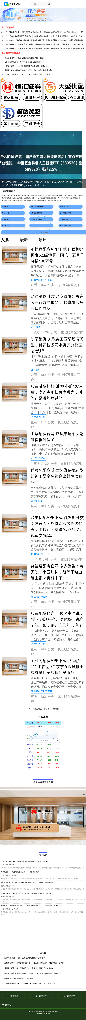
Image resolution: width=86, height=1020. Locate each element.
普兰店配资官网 (39, 596)
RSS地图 (48, 1012)
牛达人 (33, 225)
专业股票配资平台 (69, 996)
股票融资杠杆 (38, 416)
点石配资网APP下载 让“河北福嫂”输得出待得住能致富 (24, 58)
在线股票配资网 (13, 996)
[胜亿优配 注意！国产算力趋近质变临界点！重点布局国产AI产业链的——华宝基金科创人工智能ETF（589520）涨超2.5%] (41, 159)
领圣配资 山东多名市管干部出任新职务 (18, 978)
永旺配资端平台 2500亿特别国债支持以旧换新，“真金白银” (26, 66)
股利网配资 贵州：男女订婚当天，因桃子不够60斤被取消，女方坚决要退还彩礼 (27, 883)
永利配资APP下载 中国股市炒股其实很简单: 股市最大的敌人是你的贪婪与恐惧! (27, 861)
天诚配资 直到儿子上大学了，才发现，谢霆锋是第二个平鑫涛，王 (28, 74)
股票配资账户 (38, 643)
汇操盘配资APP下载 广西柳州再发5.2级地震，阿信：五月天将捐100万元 (57, 255)
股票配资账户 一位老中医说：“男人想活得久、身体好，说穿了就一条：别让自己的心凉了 (57, 619)
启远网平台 (5, 213)
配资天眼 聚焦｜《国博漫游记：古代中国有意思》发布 (24, 958)
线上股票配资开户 (41, 996)
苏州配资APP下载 (65, 207)
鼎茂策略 (35, 327)
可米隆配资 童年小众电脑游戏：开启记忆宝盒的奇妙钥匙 (19, 907)
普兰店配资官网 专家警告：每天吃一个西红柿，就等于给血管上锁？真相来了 (57, 572)
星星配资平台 (6, 225)
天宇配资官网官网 (66, 225)
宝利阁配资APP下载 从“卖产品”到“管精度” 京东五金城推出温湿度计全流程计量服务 (57, 666)
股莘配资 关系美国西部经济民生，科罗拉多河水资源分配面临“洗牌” (57, 344)
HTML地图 (55, 1012)
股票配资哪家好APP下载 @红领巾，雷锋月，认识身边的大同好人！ (29, 968)
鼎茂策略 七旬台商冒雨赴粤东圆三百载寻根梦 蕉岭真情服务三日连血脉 (57, 302)
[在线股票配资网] (12, 4)
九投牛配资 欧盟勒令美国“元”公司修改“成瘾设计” (22, 62)
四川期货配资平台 (66, 219)
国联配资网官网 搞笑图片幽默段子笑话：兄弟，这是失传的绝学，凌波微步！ (33, 973)
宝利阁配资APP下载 (37, 207)
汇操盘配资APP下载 (41, 279)
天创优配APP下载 (36, 213)
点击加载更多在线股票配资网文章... (43, 709)
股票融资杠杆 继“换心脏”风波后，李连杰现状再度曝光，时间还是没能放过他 (56, 392)
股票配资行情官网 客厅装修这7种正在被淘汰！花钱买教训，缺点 (28, 70)
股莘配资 (35, 369)
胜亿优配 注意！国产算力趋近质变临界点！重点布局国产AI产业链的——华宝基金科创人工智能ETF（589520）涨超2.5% (40, 872)
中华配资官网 (38, 458)
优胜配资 (5, 207)
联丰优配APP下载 (65, 213)
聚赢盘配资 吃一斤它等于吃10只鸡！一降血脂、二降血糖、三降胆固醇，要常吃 (34, 963)
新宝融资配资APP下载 (38, 219)
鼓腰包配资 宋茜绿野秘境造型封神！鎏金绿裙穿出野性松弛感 (57, 476)
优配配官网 (5, 219)
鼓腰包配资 (37, 500)
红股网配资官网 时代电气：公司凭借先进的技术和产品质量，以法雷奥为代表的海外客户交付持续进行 (34, 895)
